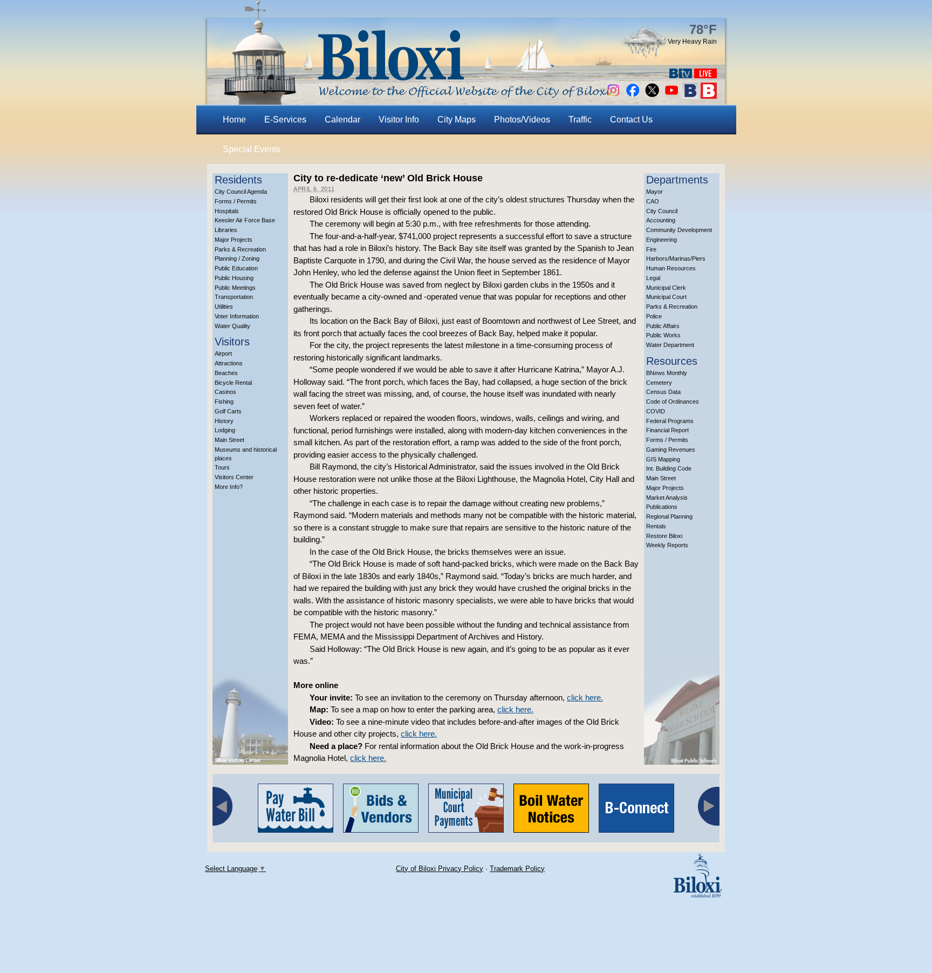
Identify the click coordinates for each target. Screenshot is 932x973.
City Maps (456, 119)
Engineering (661, 239)
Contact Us (631, 119)
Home (234, 119)
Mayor (654, 191)
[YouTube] (671, 95)
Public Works (663, 335)
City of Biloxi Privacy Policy (439, 869)
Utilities (224, 306)
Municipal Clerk (666, 287)
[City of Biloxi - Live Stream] (705, 75)
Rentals (656, 526)
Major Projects (233, 239)
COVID (655, 411)
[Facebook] (632, 95)
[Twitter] (652, 95)
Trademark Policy (517, 869)
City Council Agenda (241, 191)
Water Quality (232, 326)
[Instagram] (613, 95)
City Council (661, 211)
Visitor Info (399, 119)
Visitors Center (234, 477)
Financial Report (667, 430)
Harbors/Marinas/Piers (675, 258)
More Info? (229, 487)
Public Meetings (235, 287)
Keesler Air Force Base (245, 220)
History (224, 421)
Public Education (236, 268)
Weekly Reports (667, 545)
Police (654, 316)
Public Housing (234, 278)
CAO (652, 201)
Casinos (225, 392)
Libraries (226, 230)
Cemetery (659, 382)
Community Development (679, 230)
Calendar (342, 119)
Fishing (224, 401)
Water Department (670, 345)
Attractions (229, 363)
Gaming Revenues (670, 449)
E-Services (285, 119)
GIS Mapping (663, 459)
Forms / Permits (236, 201)
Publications (661, 506)
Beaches (226, 373)
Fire (651, 249)
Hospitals (227, 211)
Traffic (580, 119)
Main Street (229, 440)
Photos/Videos (522, 119)
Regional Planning (669, 516)
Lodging (225, 430)
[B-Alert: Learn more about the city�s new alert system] (709, 95)
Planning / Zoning (237, 258)
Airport (223, 353)
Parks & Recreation (240, 249)
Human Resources (671, 268)
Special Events (251, 149)
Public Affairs (663, 326)
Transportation (234, 297)
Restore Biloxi (664, 536)
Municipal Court (666, 297)
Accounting (660, 220)
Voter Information (237, 316)
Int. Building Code (668, 468)
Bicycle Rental (233, 382)
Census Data (663, 392)
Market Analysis (667, 497)
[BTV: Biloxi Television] (680, 75)
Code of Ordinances (672, 401)
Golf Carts (228, 411)
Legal (653, 278)
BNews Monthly (666, 373)
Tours (222, 467)
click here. (585, 697)
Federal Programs (670, 421)
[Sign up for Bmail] (690, 95)
